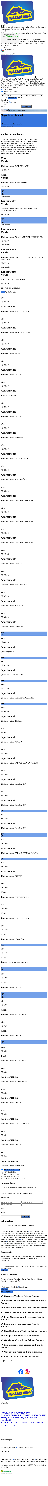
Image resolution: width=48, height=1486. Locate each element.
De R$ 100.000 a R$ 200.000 (24, 1459)
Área (25, 27)
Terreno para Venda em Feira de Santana (27, 1235)
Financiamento (6, 83)
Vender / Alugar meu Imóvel (17, 81)
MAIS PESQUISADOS (12, 1174)
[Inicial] (17, 23)
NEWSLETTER (10, 1172)
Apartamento (18, 27)
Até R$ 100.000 (7, 1459)
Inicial (3, 79)
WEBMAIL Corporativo (9, 45)
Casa (29, 27)
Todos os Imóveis (7, 27)
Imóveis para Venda (13, 79)
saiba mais (4, 1270)
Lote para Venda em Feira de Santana (23, 1246)
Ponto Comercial (17, 29)
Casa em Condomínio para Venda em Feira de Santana (22, 1232)
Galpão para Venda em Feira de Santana (27, 1245)
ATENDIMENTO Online (23, 43)
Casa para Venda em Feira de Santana (15, 1231)
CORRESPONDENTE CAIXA (15, 1179)
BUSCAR (13, 98)
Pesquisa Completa (36, 39)
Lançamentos (5, 29)
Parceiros (15, 83)
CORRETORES (38, 43)
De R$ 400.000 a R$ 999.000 (22, 1461)
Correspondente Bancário (28, 41)
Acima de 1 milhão (40, 1461)
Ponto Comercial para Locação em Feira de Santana (24, 1236)
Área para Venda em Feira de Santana (20, 1241)
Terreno (25, 29)
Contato (3, 47)
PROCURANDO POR (12, 1170)
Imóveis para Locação (28, 79)
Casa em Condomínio (38, 27)
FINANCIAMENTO (11, 1176)
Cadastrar (26, 1216)
